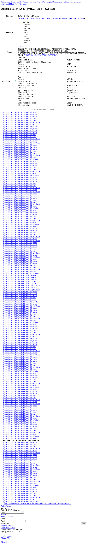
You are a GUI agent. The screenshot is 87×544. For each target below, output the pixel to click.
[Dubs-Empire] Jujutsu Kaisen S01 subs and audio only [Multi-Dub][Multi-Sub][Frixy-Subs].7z (37, 504)
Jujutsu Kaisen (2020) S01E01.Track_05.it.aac (19, 120)
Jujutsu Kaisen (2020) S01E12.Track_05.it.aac (19, 300)
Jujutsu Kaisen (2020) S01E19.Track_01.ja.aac (20, 406)
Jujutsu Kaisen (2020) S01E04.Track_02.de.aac (20, 163)
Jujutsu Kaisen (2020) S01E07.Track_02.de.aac (20, 212)
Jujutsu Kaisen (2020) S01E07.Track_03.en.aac (20, 214)
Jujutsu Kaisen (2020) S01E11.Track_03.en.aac (20, 279)
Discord (4, 542)
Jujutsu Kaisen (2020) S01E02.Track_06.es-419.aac (21, 139)
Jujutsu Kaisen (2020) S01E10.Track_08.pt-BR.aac (21, 273)
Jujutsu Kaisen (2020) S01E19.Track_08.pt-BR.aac (21, 420)
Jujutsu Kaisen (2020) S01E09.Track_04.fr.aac (19, 249)
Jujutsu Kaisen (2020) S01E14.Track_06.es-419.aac (21, 334)
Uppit (21, 46)
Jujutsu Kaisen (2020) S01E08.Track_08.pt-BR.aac (21, 241)
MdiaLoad (72, 18)
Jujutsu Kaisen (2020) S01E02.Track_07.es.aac (20, 141)
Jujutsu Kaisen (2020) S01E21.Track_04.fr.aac (19, 444)
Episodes (9, 517)
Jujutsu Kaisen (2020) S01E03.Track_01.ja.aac (20, 145)
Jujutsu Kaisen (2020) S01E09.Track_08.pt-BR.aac (21, 257)
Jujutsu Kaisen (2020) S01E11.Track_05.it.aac (19, 283)
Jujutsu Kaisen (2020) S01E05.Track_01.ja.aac (20, 177)
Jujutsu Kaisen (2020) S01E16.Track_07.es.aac (20, 369)
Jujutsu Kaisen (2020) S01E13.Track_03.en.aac (20, 312)
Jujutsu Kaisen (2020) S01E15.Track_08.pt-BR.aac (21, 355)
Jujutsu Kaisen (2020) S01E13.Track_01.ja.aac (20, 308)
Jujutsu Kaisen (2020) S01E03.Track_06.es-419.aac (21, 155)
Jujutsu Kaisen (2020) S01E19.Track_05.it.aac (19, 414)
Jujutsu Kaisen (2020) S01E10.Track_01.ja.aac (20, 259)
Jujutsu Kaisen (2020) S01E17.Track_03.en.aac (20, 377)
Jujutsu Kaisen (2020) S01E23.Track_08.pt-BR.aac (21, 485)
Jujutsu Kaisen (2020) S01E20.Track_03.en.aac (20, 426)
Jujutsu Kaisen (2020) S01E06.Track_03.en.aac (20, 198)
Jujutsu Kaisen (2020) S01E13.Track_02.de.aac (20, 310)
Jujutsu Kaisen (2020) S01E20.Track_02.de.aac (20, 424)
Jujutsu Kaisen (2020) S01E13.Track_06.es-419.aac (21, 318)
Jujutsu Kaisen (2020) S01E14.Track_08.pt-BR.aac (21, 338)
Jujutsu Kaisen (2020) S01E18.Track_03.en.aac (20, 394)
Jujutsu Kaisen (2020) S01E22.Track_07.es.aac (20, 467)
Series (3, 517)
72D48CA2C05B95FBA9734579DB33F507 (40, 55)
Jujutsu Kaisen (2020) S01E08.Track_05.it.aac (19, 235)
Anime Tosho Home (8, 2)
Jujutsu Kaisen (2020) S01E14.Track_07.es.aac (20, 336)
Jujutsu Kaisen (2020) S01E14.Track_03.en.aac (20, 328)
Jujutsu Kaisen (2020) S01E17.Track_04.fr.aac (19, 379)
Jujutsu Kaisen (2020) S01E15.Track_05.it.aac (19, 349)
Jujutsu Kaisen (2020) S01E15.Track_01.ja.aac (20, 341)
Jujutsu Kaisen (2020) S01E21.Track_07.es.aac (20, 451)
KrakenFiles (63, 18)
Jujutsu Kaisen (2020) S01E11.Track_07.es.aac (20, 288)
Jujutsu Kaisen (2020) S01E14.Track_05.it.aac (19, 332)
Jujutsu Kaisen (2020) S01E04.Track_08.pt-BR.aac (21, 175)
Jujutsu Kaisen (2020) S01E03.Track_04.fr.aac (19, 151)
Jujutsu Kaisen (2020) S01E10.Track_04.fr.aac (19, 265)
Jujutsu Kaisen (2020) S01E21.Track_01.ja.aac (20, 438)
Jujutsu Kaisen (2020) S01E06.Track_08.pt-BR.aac (21, 208)
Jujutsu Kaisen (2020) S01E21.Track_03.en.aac (20, 442)
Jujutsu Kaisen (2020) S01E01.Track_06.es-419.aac (21, 122)
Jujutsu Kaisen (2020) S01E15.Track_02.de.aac (20, 343)
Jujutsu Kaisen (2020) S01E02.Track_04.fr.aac (19, 135)
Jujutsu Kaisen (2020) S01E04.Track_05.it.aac (19, 169)
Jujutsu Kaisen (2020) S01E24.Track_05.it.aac (19, 495)
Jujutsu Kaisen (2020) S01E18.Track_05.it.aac (19, 398)
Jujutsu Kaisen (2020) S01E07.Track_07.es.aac (20, 222)
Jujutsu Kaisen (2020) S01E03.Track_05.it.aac (19, 153)
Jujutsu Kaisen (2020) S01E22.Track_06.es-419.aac (21, 465)
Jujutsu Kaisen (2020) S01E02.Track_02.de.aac (20, 131)
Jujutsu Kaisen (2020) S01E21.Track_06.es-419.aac (21, 449)
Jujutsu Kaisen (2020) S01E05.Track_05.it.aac (19, 186)
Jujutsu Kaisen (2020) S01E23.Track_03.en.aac (20, 475)
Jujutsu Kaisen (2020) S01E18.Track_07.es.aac (20, 402)
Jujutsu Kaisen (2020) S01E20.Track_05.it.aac (19, 430)
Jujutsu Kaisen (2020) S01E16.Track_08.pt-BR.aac (21, 371)
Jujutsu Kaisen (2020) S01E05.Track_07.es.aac (20, 190)
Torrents (4, 514)
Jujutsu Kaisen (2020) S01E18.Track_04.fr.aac (19, 396)
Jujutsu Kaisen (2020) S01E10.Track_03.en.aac (20, 263)
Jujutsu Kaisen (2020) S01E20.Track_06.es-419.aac (21, 432)
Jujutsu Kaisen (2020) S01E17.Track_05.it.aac (19, 381)
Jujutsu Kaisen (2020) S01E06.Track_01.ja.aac (20, 194)
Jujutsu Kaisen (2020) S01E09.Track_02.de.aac (20, 245)
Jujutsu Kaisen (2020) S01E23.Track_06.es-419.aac (21, 481)
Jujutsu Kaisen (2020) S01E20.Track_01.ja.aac (20, 422)
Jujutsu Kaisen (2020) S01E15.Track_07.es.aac (20, 353)
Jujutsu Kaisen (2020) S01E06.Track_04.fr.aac (19, 200)
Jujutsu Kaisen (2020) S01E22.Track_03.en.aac (20, 459)
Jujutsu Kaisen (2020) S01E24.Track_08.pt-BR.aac (21, 502)
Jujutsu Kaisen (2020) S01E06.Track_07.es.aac (20, 206)
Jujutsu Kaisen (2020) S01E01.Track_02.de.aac (20, 114)
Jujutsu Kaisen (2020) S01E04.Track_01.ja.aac (20, 161)
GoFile (55, 18)
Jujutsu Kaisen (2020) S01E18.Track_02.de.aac (20, 391)
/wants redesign (6, 536)
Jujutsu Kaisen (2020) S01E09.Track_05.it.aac (19, 251)
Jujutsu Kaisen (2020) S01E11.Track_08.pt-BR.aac (21, 290)
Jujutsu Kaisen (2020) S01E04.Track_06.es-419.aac (21, 171)
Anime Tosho (6, 506)
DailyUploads (35, 18)
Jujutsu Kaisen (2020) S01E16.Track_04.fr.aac (19, 363)
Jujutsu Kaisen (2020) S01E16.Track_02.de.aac (20, 359)
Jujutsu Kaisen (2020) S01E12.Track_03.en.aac (20, 296)
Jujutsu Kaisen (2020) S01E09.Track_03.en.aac (20, 247)
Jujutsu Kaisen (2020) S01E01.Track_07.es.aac (20, 124)
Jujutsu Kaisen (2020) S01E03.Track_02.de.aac (20, 147)
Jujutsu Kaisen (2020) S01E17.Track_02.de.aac (20, 375)
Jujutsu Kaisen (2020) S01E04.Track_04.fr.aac (19, 167)
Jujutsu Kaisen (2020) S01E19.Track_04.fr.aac (19, 412)
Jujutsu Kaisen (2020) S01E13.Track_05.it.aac (19, 316)
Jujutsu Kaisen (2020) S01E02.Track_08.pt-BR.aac (21, 143)
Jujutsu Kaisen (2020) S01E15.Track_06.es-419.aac (21, 351)
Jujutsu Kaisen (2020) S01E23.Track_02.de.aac (20, 473)
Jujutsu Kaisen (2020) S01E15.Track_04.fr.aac (19, 347)
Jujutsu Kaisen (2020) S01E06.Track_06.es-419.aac (21, 204)
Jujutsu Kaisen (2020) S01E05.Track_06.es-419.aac (21, 188)
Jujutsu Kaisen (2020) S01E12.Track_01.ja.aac (20, 292)
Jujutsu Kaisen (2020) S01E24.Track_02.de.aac (20, 489)
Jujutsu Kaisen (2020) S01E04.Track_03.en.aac (20, 165)
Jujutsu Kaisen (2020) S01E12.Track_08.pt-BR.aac (21, 306)
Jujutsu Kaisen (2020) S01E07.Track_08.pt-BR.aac (21, 224)
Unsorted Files (35, 2)
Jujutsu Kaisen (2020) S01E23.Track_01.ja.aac (20, 471)
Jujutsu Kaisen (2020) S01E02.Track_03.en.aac (20, 133)
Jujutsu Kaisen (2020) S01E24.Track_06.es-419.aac (21, 497)
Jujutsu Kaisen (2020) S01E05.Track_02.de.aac (20, 180)
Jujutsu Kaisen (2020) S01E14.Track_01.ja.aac (20, 324)
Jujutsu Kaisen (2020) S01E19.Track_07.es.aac (20, 418)
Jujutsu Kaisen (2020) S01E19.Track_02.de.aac (20, 408)
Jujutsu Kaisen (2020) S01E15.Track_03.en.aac (20, 345)
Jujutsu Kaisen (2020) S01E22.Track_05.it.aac (19, 463)
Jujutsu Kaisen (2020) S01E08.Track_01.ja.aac (20, 226)
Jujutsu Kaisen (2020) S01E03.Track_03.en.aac (20, 149)
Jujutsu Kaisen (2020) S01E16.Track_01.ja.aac (20, 357)
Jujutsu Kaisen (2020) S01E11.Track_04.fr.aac (19, 281)
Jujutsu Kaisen (22, 2)
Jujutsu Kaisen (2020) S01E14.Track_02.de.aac (20, 326)
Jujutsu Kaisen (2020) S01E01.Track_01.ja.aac (20, 112)
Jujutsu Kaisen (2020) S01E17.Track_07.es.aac (20, 385)
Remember (5, 524)
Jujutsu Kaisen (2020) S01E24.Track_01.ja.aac (20, 487)
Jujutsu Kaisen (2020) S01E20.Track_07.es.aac (20, 434)
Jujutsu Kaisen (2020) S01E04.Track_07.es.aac (20, 173)
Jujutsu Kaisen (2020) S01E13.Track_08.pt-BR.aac (21, 322)
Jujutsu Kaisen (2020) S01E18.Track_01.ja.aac (20, 389)
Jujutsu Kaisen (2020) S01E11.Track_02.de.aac (20, 277)
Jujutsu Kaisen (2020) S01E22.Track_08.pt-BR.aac (21, 469)
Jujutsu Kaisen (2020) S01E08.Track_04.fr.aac (19, 232)
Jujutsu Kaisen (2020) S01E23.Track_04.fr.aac (19, 477)
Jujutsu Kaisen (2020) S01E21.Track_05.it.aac (19, 447)
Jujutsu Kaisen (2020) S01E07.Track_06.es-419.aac (21, 220)
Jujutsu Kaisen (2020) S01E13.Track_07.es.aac (20, 320)
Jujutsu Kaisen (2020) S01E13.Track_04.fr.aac (19, 314)
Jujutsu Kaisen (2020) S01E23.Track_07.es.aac (20, 483)
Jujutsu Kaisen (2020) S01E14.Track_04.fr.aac (19, 330)
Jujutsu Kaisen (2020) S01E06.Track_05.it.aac (19, 202)
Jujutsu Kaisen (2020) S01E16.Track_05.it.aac (19, 365)
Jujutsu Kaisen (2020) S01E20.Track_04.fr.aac (19, 428)
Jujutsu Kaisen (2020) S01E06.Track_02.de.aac (20, 196)
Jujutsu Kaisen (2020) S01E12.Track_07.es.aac (20, 304)
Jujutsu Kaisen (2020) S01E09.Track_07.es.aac (20, 255)
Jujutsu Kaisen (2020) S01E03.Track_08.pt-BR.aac (21, 159)
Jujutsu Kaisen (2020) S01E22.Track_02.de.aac (20, 457)
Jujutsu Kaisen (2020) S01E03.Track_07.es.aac (20, 157)
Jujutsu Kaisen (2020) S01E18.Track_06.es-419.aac (21, 400)
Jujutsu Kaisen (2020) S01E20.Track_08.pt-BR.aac (21, 436)
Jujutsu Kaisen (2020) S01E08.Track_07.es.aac (20, 239)
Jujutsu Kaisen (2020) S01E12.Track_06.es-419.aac (21, 302)
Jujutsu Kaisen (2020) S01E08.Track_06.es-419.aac (21, 237)
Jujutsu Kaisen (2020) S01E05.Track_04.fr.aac (19, 184)
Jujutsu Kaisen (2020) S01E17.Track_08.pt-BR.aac (21, 387)
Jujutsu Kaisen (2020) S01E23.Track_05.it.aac (19, 479)
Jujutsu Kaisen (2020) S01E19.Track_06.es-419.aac (21, 416)
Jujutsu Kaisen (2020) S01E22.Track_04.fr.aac (19, 461)
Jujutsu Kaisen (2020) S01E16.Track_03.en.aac (20, 361)
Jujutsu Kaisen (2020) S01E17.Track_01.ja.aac (20, 373)
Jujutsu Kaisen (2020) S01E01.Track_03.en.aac (20, 116)
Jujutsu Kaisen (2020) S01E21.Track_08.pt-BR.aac (21, 453)
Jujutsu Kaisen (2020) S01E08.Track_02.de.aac (20, 228)
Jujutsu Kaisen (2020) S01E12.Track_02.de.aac (20, 294)
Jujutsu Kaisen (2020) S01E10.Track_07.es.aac (20, 271)
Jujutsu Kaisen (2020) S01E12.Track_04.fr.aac (19, 298)
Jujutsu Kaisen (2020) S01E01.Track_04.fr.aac (19, 118)
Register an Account (8, 528)
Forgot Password (7, 526)
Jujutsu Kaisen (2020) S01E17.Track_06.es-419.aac (21, 383)
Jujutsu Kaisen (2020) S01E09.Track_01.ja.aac (20, 243)
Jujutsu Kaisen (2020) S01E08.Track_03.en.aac (20, 230)
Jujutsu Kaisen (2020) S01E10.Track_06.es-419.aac (21, 269)
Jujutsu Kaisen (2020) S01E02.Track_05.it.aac (19, 137)
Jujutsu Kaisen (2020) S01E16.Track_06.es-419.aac (21, 367)
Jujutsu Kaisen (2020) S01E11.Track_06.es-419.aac (21, 285)
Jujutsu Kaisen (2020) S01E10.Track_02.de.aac (20, 261)
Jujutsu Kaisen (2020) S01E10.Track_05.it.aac (19, 267)
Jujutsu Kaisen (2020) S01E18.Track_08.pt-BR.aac (21, 404)
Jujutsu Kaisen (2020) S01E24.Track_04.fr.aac (19, 493)
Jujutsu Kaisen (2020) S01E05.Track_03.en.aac (20, 182)
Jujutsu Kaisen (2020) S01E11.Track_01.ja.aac (19, 275)
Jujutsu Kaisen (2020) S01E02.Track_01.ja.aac (20, 129)
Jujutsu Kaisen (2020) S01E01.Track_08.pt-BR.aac (21, 127)
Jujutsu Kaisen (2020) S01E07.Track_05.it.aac (19, 218)
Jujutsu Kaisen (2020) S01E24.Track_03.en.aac (20, 491)
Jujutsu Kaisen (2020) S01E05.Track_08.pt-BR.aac (21, 192)
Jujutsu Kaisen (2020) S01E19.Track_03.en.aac (20, 410)
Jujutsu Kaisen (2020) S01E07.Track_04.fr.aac (19, 216)
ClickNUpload (23, 18)
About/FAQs (5, 538)
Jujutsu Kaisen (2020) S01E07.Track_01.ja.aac (20, 210)
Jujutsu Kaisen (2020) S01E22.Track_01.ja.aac (20, 455)
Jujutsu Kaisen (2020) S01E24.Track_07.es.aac (20, 500)
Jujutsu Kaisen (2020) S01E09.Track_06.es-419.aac (21, 253)
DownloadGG (46, 18)
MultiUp (80, 18)
